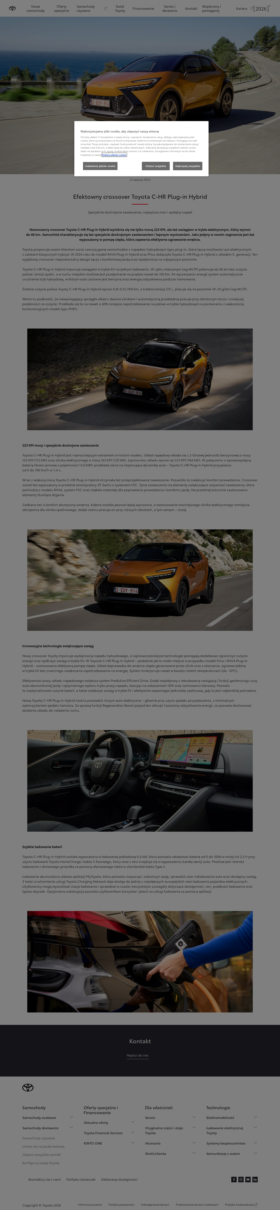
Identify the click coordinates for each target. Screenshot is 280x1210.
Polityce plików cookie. (114, 154)
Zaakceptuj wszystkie (187, 166)
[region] (141, 148)
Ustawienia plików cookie (100, 166)
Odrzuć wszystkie (156, 166)
